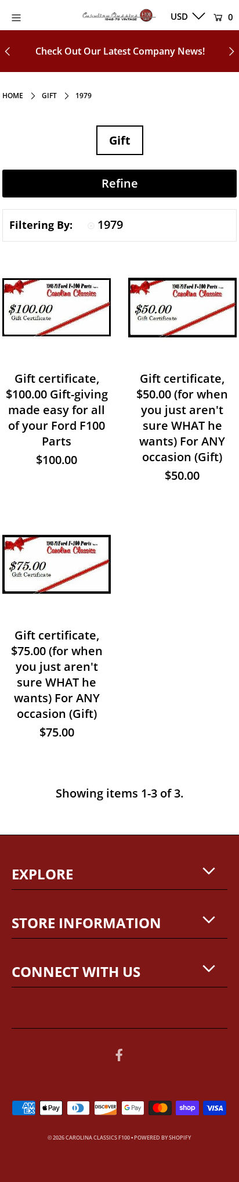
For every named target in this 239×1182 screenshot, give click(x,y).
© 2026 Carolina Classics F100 (89, 1137)
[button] (119, 183)
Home (12, 95)
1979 (110, 224)
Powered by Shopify (162, 1137)
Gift (49, 95)
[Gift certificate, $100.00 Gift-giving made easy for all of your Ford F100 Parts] (56, 307)
